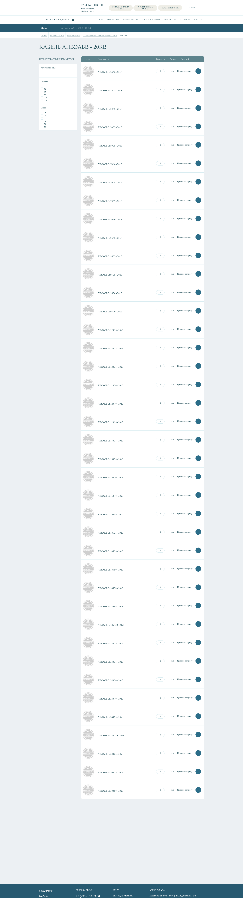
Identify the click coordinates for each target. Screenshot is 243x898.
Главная (99, 20)
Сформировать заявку (145, 8)
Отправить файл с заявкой (121, 8)
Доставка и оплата (151, 20)
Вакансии (185, 20)
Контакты (198, 20)
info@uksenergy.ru (87, 8)
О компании (113, 20)
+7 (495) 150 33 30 (92, 4)
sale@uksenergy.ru (87, 11)
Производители (130, 20)
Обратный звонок (170, 8)
